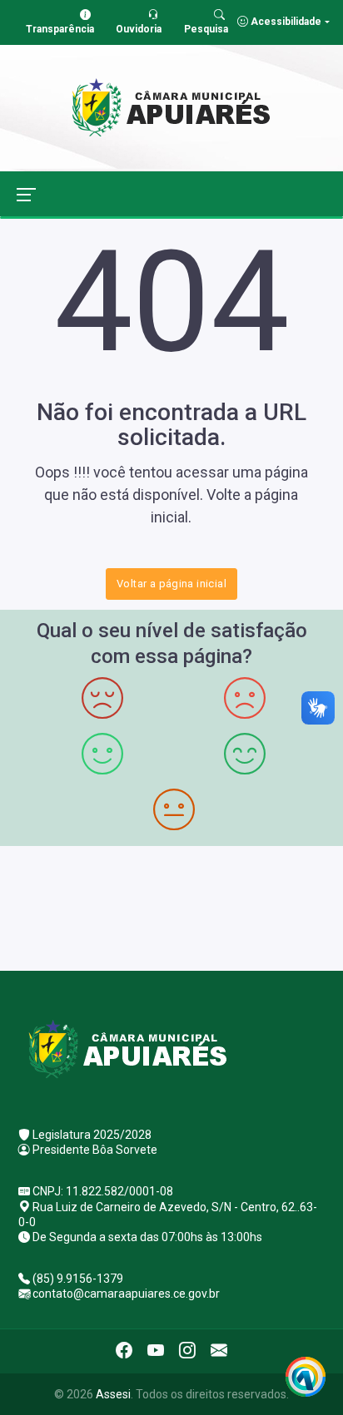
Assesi (113, 1394)
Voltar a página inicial (171, 583)
